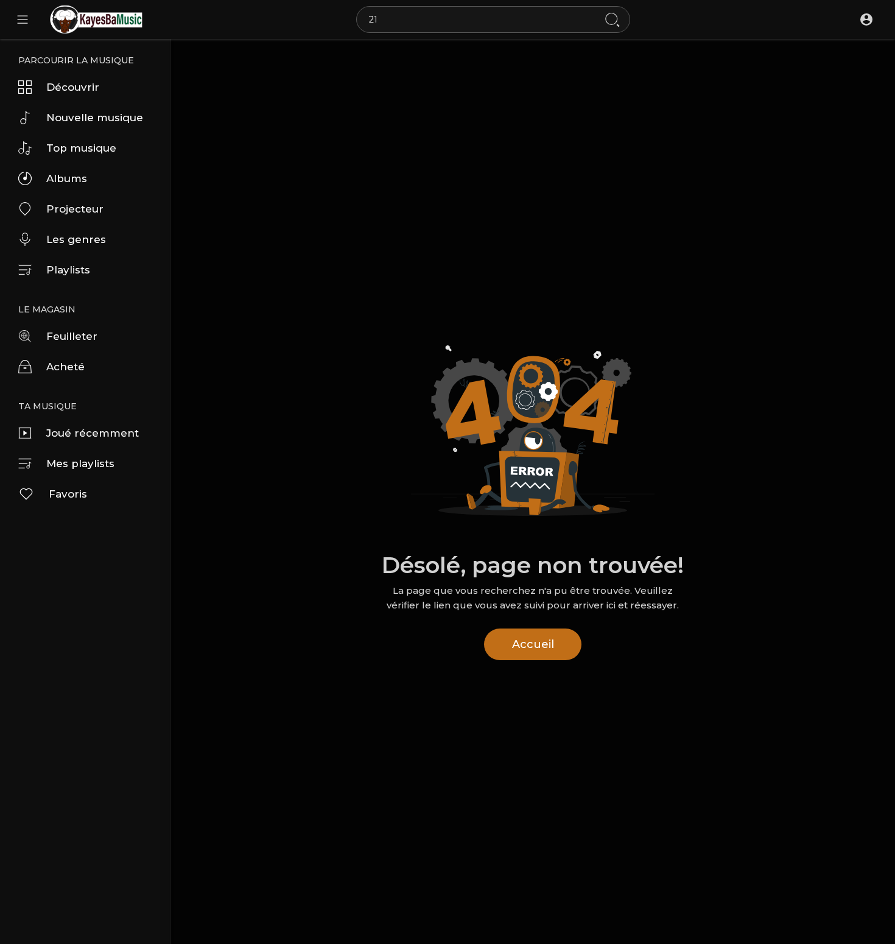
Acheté (65, 367)
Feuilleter (71, 336)
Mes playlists (80, 463)
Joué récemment (92, 433)
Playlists (68, 270)
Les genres (76, 239)
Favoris (68, 494)
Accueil (533, 644)
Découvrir (72, 87)
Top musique (81, 148)
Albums (66, 178)
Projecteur (75, 209)
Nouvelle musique (94, 117)
